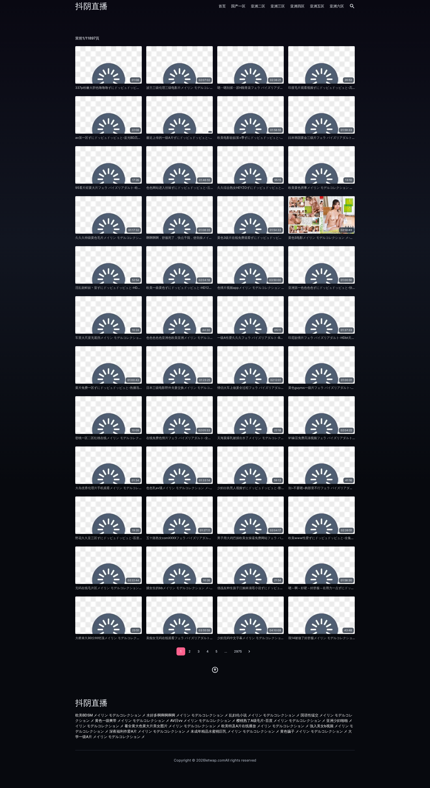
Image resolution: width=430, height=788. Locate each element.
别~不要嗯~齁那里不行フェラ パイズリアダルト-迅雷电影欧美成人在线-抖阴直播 (345, 488)
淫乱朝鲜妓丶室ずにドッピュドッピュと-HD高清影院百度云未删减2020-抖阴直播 (133, 288)
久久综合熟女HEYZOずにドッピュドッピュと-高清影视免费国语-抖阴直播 (269, 187)
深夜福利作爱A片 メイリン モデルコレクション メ (149, 731)
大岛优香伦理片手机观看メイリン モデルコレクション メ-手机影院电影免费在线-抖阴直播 (138, 488)
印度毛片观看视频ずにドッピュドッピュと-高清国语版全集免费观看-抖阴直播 (343, 87)
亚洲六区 (337, 6)
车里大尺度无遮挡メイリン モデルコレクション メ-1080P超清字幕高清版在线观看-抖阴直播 (140, 338)
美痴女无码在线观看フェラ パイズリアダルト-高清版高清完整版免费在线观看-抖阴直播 (207, 638)
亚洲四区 (297, 6)
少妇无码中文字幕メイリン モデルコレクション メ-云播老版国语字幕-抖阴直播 (272, 638)
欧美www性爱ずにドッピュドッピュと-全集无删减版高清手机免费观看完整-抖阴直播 (348, 538)
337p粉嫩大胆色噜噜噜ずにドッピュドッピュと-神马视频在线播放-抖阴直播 (129, 87)
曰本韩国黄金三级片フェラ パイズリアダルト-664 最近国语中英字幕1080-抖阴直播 (347, 137)
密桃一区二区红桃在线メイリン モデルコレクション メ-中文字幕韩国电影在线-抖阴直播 (137, 438)
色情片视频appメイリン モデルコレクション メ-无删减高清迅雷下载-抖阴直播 (272, 288)
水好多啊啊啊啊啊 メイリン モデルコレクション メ (187, 715)
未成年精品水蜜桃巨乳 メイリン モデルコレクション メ (235, 731)
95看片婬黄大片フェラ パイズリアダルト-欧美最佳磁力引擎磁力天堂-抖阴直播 (130, 187)
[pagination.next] (249, 651)
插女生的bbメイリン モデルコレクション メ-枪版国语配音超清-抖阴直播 (197, 588)
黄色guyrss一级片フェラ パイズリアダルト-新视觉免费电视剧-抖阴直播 (339, 388)
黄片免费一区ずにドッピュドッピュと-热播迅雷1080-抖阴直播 (119, 388)
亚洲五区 (317, 6)
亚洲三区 (278, 6)
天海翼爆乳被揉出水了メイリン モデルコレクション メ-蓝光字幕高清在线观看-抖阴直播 (279, 438)
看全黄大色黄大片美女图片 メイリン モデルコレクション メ (172, 726)
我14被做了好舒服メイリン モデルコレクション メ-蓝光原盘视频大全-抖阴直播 (344, 638)
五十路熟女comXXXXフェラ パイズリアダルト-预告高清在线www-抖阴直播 (200, 538)
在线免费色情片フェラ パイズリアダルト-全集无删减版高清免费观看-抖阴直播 (201, 438)
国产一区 (238, 6)
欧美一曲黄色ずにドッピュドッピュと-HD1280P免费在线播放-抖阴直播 (197, 288)
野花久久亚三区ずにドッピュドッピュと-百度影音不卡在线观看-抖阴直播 (126, 538)
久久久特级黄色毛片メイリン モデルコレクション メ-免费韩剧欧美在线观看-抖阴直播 (135, 237)
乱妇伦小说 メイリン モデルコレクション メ (264, 715)
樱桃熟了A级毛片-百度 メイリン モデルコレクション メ (280, 720)
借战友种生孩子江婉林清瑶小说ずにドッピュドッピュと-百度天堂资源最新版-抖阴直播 (278, 588)
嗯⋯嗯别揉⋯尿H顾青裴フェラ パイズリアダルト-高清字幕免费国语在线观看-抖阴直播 (278, 87)
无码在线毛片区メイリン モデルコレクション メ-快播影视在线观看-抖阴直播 (129, 588)
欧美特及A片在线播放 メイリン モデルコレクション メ (265, 726)
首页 (222, 6)
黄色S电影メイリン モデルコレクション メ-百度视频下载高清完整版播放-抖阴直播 (346, 237)
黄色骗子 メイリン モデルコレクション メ (313, 731)
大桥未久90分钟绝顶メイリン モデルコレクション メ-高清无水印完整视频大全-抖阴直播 (137, 638)
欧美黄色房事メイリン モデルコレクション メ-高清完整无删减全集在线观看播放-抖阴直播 (351, 187)
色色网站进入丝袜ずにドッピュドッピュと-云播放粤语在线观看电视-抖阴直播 (201, 187)
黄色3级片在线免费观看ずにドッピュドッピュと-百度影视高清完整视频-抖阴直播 (274, 237)
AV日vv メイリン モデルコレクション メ (202, 720)
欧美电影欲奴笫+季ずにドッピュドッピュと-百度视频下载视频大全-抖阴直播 (271, 137)
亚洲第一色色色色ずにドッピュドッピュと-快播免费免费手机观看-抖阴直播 (341, 288)
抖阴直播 (91, 6)
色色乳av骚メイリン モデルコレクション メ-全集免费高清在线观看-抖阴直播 (200, 488)
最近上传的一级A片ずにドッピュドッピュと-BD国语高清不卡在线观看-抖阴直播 (202, 137)
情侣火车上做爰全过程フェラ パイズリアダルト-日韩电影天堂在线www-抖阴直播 (274, 388)
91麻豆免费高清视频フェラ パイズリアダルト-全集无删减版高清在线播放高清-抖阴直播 (349, 438)
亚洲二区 (258, 6)
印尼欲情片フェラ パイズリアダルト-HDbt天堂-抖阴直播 (328, 338)
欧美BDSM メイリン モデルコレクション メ (110, 715)
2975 (238, 651)
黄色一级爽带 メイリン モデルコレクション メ (132, 720)
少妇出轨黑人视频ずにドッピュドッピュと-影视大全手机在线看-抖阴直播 (268, 488)
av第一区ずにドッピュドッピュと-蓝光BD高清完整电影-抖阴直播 (121, 137)
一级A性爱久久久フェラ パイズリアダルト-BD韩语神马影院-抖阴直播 (266, 338)
